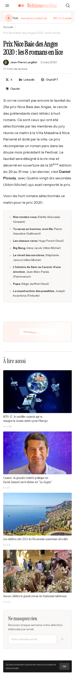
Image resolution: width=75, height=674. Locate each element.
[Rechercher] (68, 6)
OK (64, 666)
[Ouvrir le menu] (7, 6)
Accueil (8, 27)
